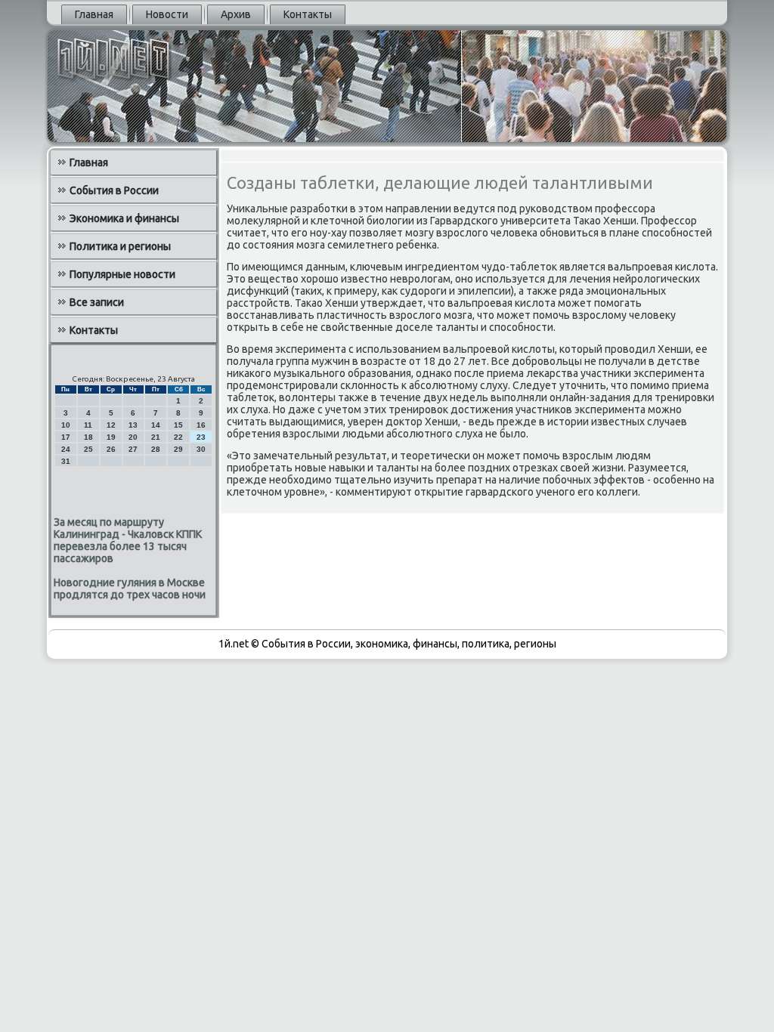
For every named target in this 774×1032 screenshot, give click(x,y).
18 (88, 437)
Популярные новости (122, 274)
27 (133, 449)
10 (65, 425)
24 (65, 449)
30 (201, 449)
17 (65, 437)
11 (88, 425)
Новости (167, 14)
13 (133, 425)
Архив (236, 14)
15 (178, 425)
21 (155, 437)
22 (178, 437)
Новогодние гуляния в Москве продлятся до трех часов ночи (130, 588)
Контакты (307, 14)
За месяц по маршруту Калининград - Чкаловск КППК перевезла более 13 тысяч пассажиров (128, 540)
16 (201, 425)
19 (111, 437)
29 (178, 449)
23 (201, 437)
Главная (94, 14)
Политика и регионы (120, 246)
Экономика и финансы (124, 218)
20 (133, 437)
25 (88, 449)
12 (111, 425)
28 (155, 449)
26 (111, 449)
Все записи (97, 302)
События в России (114, 190)
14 (155, 425)
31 (65, 461)
